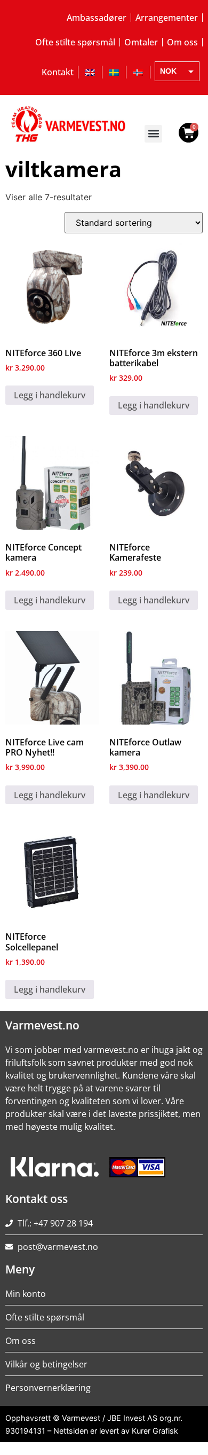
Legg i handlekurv (49, 395)
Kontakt (58, 72)
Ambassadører (96, 17)
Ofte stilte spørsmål (75, 42)
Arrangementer (166, 17)
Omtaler (141, 42)
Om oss (182, 42)
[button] (153, 134)
